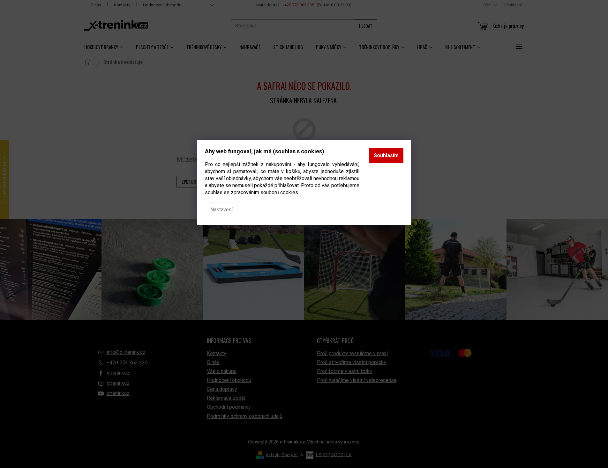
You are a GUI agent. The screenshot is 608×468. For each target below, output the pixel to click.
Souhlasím (386, 155)
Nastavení (221, 210)
